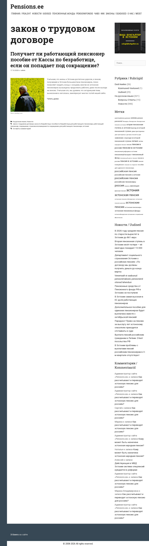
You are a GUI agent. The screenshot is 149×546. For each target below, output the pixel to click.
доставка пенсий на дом (133, 134)
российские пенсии (126, 178)
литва (141, 141)
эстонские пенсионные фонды (127, 211)
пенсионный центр (126, 158)
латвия (135, 141)
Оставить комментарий (22, 129)
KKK (103, 13)
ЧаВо (97, 13)
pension (140, 118)
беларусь (126, 121)
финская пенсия (120, 191)
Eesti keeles (120, 84)
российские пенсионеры (125, 182)
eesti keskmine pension (122, 118)
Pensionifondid (84, 13)
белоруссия (132, 121)
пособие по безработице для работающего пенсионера (72, 124)
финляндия (134, 186)
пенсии (129, 144)
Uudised (47, 13)
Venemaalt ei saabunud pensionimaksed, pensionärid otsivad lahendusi (129, 279)
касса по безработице (42, 124)
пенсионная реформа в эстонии (126, 151)
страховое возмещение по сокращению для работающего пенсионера (55, 126)
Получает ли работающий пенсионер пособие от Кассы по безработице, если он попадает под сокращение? (57, 59)
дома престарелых (138, 131)
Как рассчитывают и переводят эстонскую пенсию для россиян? (130, 497)
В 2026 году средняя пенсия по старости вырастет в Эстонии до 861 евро (129, 234)
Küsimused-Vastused (128, 88)
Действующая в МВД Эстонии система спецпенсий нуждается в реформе (129, 466)
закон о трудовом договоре (23, 124)
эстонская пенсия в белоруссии (125, 199)
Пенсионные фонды (63, 13)
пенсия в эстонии (129, 161)
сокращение (23, 126)
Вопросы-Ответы (127, 100)
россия (119, 185)
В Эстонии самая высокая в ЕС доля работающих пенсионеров (129, 300)
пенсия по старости (131, 165)
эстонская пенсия (127, 195)
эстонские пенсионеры (133, 207)
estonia (134, 118)
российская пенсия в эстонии (127, 175)
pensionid (118, 121)
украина (127, 186)
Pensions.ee (27, 6)
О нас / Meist (135, 13)
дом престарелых (120, 134)
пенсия (134, 158)
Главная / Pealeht (21, 13)
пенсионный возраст (123, 155)
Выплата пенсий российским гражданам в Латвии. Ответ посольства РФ (129, 338)
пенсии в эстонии (132, 147)
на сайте (19, 534)
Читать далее (53, 99)
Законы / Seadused (116, 13)
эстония (86, 126)
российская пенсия (126, 171)
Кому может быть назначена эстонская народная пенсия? (129, 442)
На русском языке (19, 121)
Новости (37, 13)
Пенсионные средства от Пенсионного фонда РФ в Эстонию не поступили (128, 289)
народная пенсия (120, 144)
